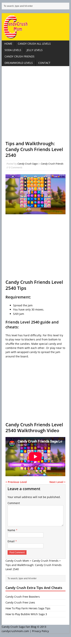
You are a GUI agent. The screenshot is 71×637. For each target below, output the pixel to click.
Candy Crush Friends (19, 56)
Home (8, 43)
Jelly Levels (35, 50)
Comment (14, 503)
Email (11, 541)
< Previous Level (16, 482)
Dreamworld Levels (19, 63)
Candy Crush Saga (27, 163)
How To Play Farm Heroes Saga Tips (27, 608)
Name (12, 530)
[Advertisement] (35, 105)
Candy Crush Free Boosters (22, 596)
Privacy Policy (40, 631)
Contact (44, 63)
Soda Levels (13, 50)
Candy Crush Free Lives (20, 602)
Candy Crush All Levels (34, 43)
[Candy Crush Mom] (35, 26)
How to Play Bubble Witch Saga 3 (26, 614)
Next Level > (57, 482)
